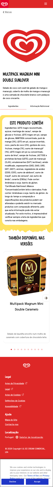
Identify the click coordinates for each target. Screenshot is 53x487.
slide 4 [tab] (21, 349)
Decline (12, 482)
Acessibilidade (11, 406)
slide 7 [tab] (31, 349)
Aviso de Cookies (13, 394)
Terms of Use (33, 476)
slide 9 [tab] (38, 349)
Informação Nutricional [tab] (39, 106)
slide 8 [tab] (35, 349)
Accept (37, 482)
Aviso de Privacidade (14, 383)
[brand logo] (26, 365)
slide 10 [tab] (41, 349)
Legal (7, 388)
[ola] (4, 4)
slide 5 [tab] (24, 349)
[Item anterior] (6, 298)
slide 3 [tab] (18, 349)
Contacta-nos (11, 424)
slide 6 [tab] (28, 349)
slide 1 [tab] (11, 349)
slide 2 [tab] (14, 349)
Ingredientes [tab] (13, 106)
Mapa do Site (11, 419)
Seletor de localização (31, 437)
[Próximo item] (46, 298)
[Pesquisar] (42, 4)
